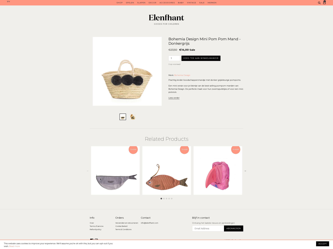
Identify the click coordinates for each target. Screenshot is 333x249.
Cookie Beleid (121, 226)
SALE (202, 3)
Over (92, 223)
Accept (322, 244)
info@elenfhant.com (149, 223)
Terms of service (96, 226)
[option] (115, 170)
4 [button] (169, 198)
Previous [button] (88, 170)
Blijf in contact (201, 217)
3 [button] (166, 198)
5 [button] (171, 198)
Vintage (191, 3)
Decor (152, 3)
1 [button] (161, 198)
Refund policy (95, 229)
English (27, 1)
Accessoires (167, 3)
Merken (212, 3)
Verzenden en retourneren (126, 223)
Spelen (130, 3)
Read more (14, 246)
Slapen (141, 3)
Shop (120, 3)
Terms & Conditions (123, 229)
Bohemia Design (182, 75)
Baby (181, 3)
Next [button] (245, 170)
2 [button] (164, 198)
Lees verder (174, 98)
